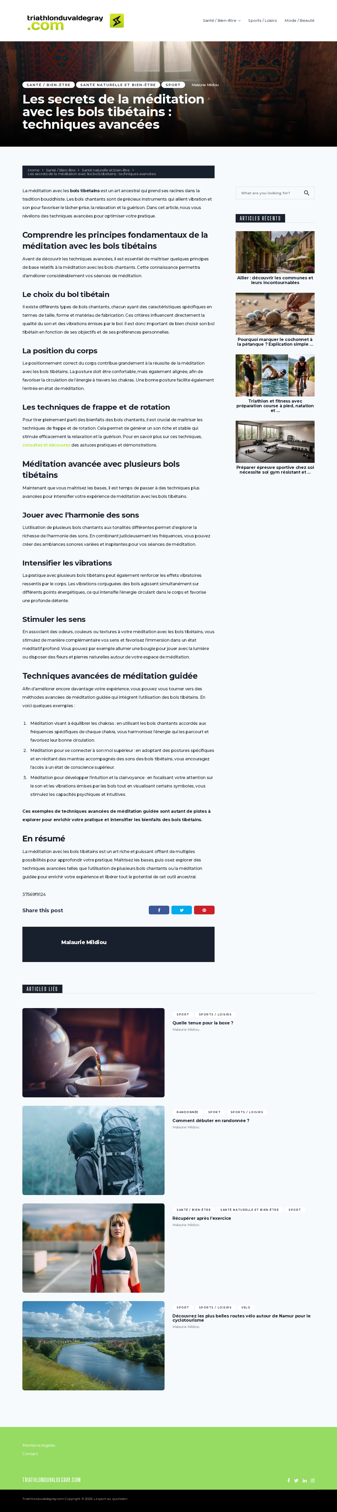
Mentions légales (38, 1445)
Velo (245, 1307)
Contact (30, 1453)
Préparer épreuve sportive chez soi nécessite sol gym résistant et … (275, 469)
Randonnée (188, 1112)
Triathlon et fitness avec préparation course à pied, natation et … (275, 406)
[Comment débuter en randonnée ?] (93, 1150)
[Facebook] (288, 1481)
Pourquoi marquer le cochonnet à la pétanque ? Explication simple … (275, 341)
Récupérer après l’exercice (201, 1218)
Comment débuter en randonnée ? (210, 1121)
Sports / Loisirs (262, 20)
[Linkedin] (305, 1481)
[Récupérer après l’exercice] (93, 1248)
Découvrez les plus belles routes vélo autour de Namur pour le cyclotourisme (241, 1318)
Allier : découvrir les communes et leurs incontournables (275, 280)
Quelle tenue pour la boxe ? (202, 1023)
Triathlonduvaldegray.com (51, 1479)
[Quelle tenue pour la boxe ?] (93, 1052)
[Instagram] (313, 1481)
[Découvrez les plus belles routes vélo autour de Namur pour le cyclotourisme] (93, 1345)
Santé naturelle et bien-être (118, 85)
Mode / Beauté (300, 20)
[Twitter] (296, 1481)
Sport (173, 85)
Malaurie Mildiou (205, 85)
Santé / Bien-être (219, 20)
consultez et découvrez (46, 445)
